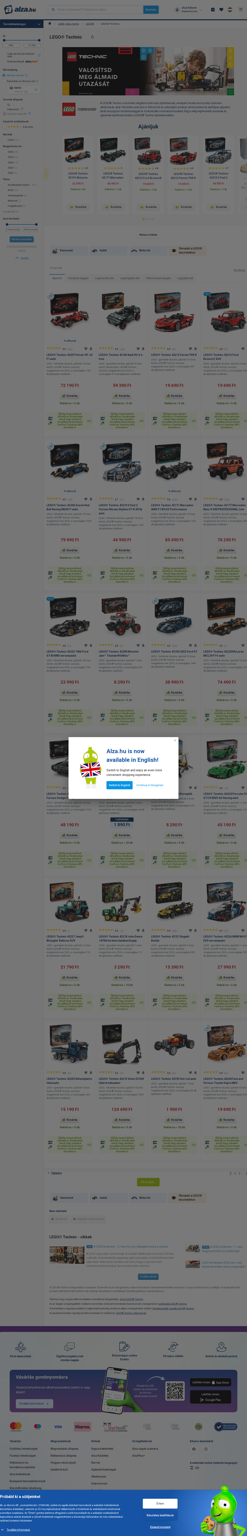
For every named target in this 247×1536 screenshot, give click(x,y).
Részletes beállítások (160, 1515)
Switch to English (119, 785)
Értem (160, 1503)
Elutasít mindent (160, 1527)
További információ (18, 1529)
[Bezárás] (175, 740)
